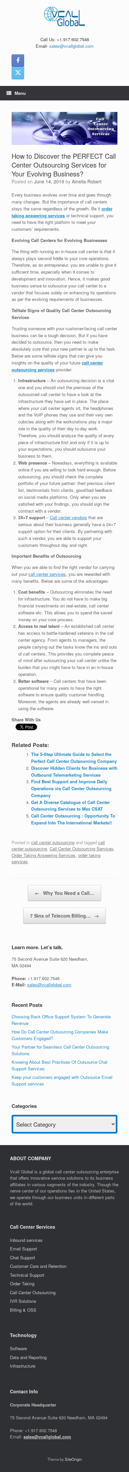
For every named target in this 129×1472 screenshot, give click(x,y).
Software (18, 1348)
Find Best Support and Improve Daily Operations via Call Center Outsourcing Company (71, 788)
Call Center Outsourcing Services (81, 848)
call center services (47, 574)
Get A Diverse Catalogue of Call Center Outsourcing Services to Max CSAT (70, 805)
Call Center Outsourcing (33, 1292)
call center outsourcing (52, 842)
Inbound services (26, 1240)
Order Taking (23, 1283)
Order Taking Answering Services (43, 855)
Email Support (23, 1248)
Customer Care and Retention (38, 1266)
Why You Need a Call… (64, 893)
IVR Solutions (24, 1301)
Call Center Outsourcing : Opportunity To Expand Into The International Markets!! (73, 819)
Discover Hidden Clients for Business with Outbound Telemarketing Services (74, 771)
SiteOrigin (73, 1459)
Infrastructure (22, 1366)
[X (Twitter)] (18, 73)
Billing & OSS (24, 1310)
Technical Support (27, 1275)
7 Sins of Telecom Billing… (64, 915)
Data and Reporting (28, 1357)
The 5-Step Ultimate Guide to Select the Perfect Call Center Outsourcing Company (74, 757)
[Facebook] (18, 60)
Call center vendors (68, 517)
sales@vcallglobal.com (71, 46)
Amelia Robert (87, 181)
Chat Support (22, 1257)
